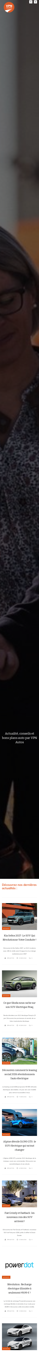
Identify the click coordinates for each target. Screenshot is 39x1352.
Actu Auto (6, 928)
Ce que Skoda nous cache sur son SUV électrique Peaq (19, 1004)
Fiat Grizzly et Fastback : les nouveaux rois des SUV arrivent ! (20, 1217)
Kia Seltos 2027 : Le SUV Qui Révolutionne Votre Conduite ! (19, 937)
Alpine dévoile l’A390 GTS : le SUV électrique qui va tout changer (19, 1145)
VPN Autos (10, 958)
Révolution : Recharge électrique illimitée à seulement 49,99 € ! (19, 1288)
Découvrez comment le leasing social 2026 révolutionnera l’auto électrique (19, 1074)
